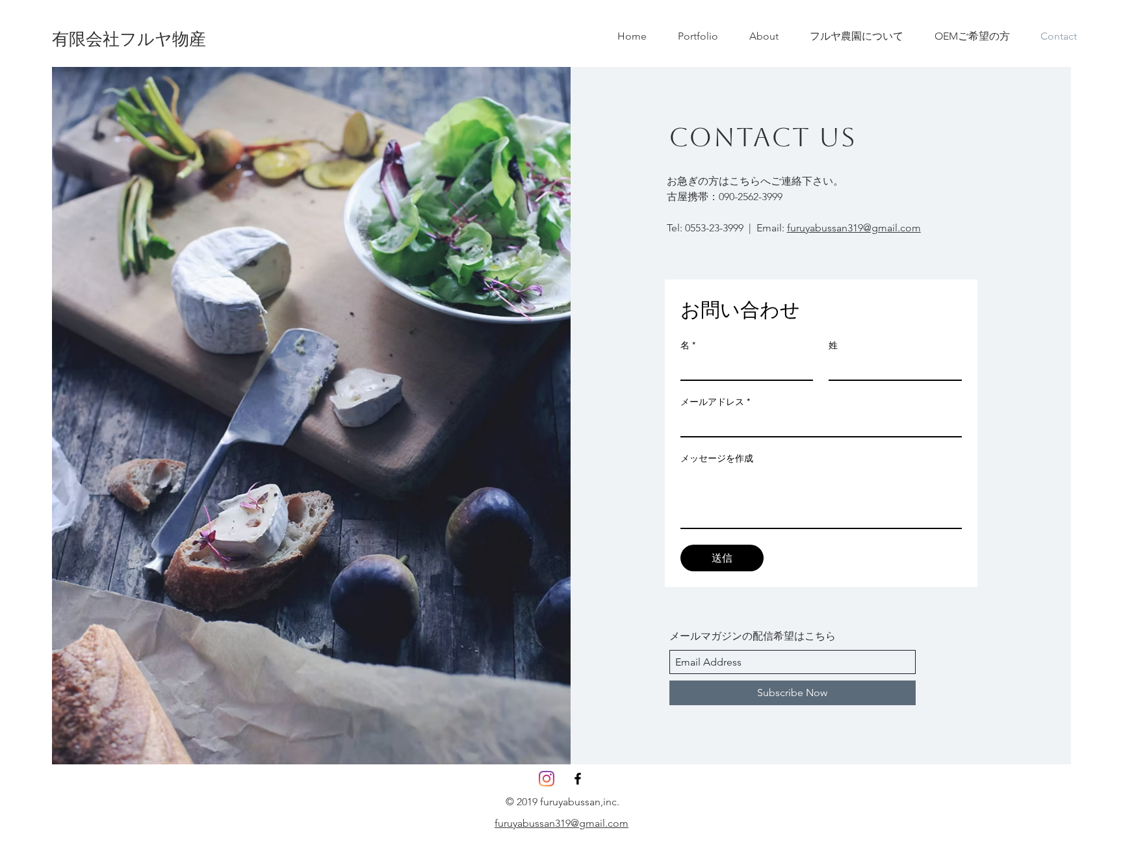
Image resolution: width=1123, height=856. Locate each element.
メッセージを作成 (716, 458)
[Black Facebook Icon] (578, 778)
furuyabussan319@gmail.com (854, 228)
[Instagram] (546, 778)
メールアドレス (715, 401)
